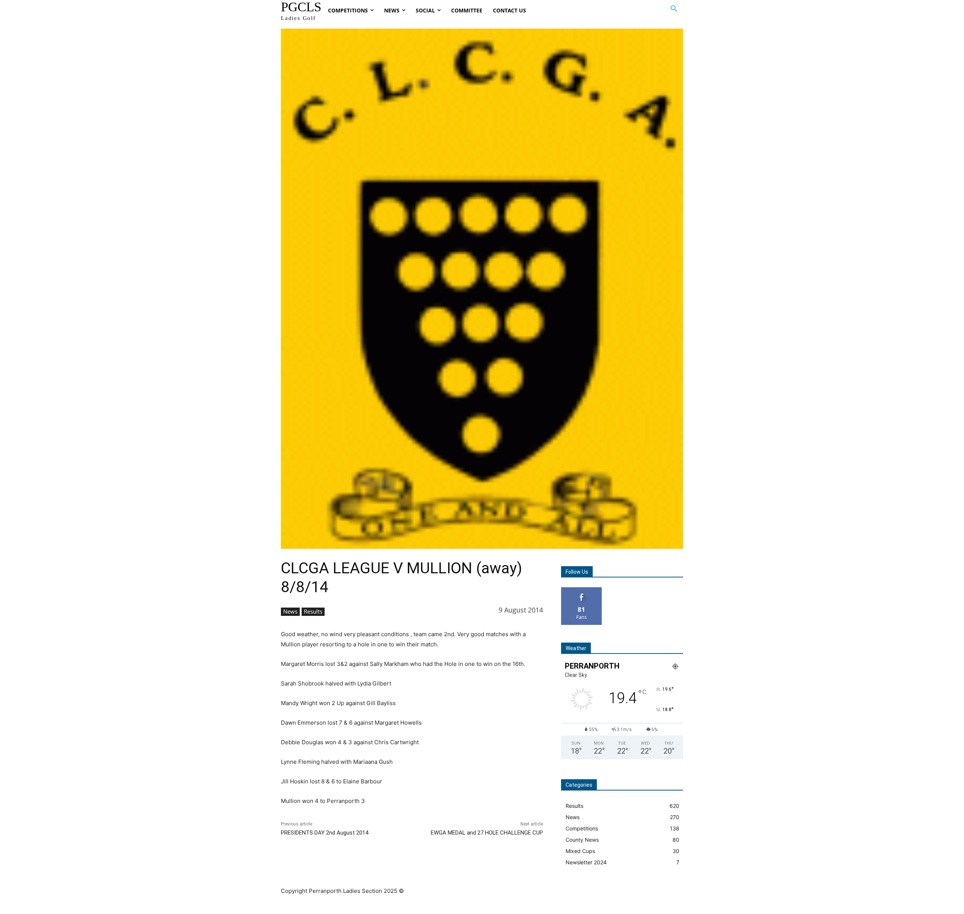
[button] (674, 9)
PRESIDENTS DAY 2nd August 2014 (324, 832)
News (290, 611)
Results (313, 611)
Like (581, 590)
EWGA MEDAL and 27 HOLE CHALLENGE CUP (487, 832)
